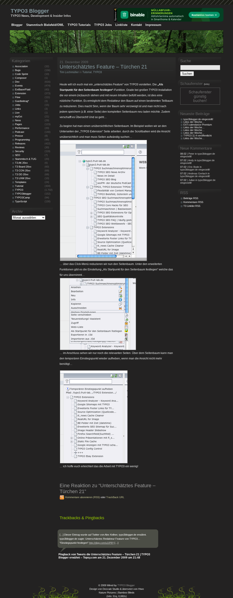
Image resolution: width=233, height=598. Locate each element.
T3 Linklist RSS (191, 206)
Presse (19, 135)
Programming (22, 139)
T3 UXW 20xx (22, 178)
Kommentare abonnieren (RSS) (82, 497)
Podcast (19, 132)
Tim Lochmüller (69, 72)
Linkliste (121, 25)
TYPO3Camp (22, 197)
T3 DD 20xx (21, 174)
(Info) (206, 84)
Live (17, 112)
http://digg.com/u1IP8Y (101, 542)
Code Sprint (21, 74)
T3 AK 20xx (21, 162)
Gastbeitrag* (22, 101)
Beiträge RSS (190, 198)
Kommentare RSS (193, 202)
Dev (17, 81)
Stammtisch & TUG (25, 159)
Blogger (17, 25)
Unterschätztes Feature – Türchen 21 (103, 67)
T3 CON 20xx (22, 170)
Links (18, 108)
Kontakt (136, 25)
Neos (18, 120)
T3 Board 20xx (23, 166)
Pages (18, 124)
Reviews (20, 147)
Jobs (17, 105)
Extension (20, 93)
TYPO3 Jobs (103, 25)
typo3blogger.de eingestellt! (198, 119)
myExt (18, 116)
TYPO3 (97, 72)
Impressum (153, 25)
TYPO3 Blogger (30, 11)
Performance (22, 128)
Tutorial (87, 72)
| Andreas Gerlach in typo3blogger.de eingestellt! (195, 175)
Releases (20, 143)
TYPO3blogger (23, 193)
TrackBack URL (115, 497)
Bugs (18, 70)
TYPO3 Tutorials (79, 25)
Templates (20, 182)
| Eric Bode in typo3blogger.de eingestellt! (195, 168)
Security (19, 151)
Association (21, 66)
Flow (17, 97)
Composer (21, 78)
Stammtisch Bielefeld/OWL (45, 25)
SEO (17, 155)
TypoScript (21, 201)
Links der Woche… (194, 122)
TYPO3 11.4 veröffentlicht (197, 135)
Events (19, 85)
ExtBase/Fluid (22, 89)
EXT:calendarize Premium (197, 124)
